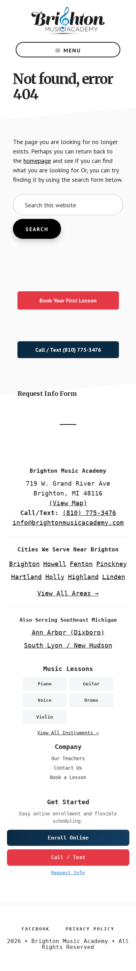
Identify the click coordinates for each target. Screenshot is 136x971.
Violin (44, 717)
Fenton (81, 563)
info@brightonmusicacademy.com (68, 522)
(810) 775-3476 (89, 512)
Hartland (26, 576)
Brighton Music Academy (68, 21)
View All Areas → (68, 593)
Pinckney (111, 563)
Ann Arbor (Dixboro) (68, 632)
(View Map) (68, 503)
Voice (45, 700)
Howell (54, 563)
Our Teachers (68, 758)
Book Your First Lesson (68, 300)
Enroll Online (68, 838)
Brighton (24, 563)
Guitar (91, 683)
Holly (55, 576)
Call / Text (68, 857)
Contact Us (68, 768)
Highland (83, 576)
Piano (45, 683)
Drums (91, 700)
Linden (113, 576)
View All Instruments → (68, 732)
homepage (37, 161)
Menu (72, 50)
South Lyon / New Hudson (68, 645)
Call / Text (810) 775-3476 (68, 349)
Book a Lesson (68, 777)
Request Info (68, 872)
